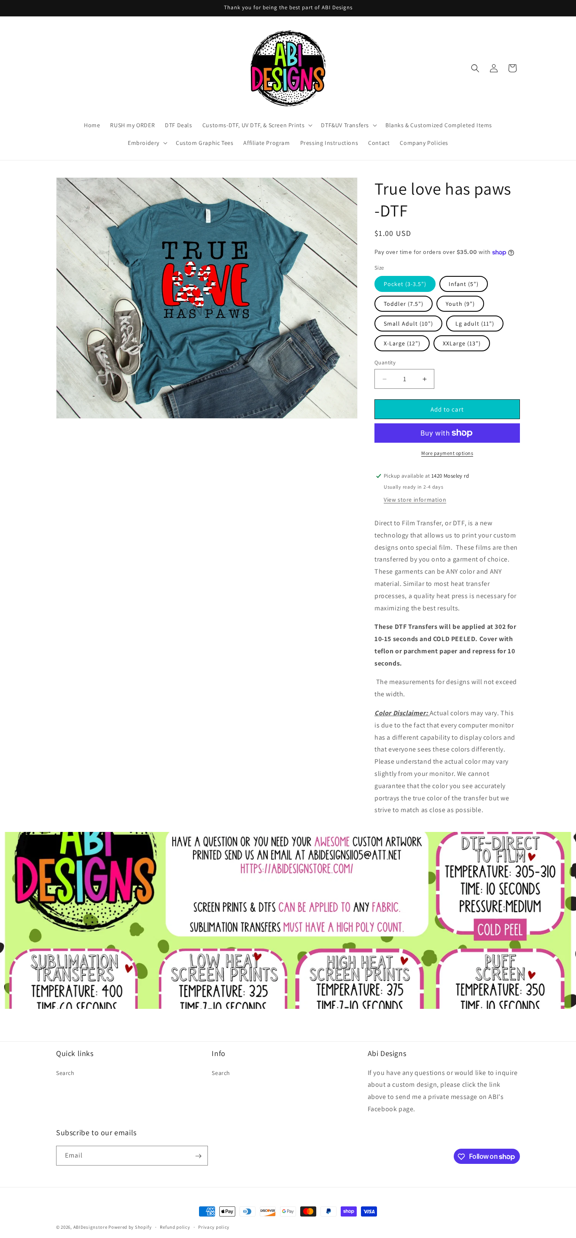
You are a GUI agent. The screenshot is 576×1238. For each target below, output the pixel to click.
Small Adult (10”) (408, 323)
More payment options (447, 453)
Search (65, 1072)
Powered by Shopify (130, 1227)
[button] (256, 125)
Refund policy (175, 1227)
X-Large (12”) (402, 343)
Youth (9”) (460, 303)
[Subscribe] (198, 1156)
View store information (415, 499)
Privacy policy (213, 1227)
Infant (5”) (464, 284)
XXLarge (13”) (462, 343)
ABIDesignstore (90, 1227)
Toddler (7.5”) (403, 303)
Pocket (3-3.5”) (405, 284)
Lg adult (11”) (474, 323)
